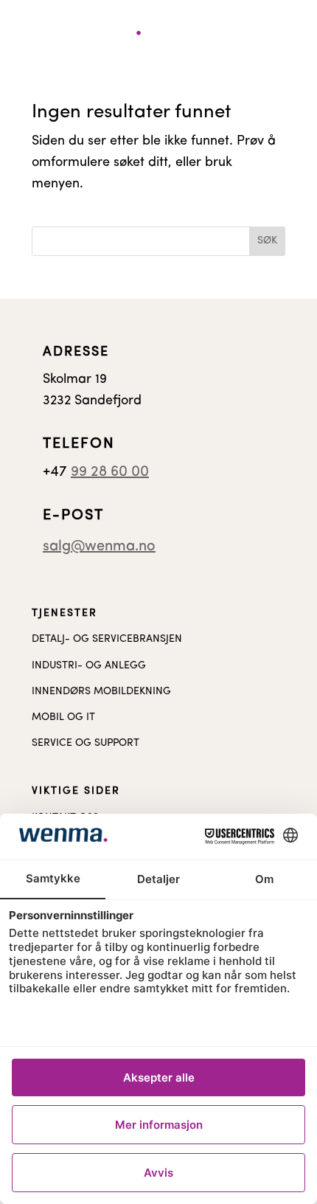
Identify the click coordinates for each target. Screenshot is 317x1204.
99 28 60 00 (110, 472)
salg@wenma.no (99, 546)
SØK (267, 240)
